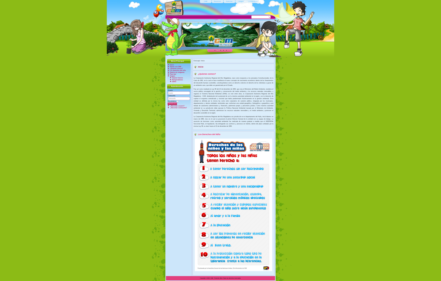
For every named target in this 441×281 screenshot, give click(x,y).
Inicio (172, 65)
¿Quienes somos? (176, 68)
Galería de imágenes (177, 72)
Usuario (170, 90)
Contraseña (171, 96)
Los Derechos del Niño (209, 134)
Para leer (173, 74)
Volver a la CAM (175, 67)
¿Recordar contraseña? (178, 108)
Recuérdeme (172, 101)
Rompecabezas (177, 80)
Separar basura (177, 78)
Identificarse (172, 104)
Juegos (172, 76)
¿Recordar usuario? (177, 106)
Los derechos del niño (178, 70)
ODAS (174, 81)
